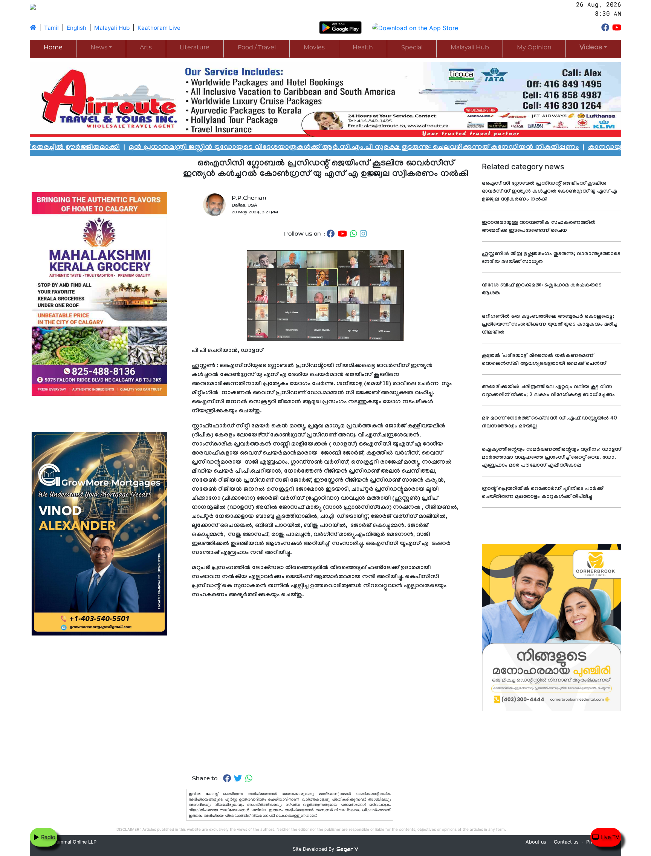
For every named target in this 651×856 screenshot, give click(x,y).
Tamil (51, 27)
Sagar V (347, 849)
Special (412, 47)
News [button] (98, 47)
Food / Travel (257, 47)
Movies (314, 47)
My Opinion (534, 47)
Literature (194, 47)
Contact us (566, 842)
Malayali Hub (112, 27)
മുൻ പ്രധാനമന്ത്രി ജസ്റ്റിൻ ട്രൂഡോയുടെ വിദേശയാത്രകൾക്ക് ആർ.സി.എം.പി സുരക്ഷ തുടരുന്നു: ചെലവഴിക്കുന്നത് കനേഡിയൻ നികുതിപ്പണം (292, 148)
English (76, 27)
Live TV (609, 837)
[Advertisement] (325, 687)
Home (53, 47)
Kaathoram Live (159, 27)
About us (536, 842)
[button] (593, 48)
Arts (146, 47)
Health (363, 47)
